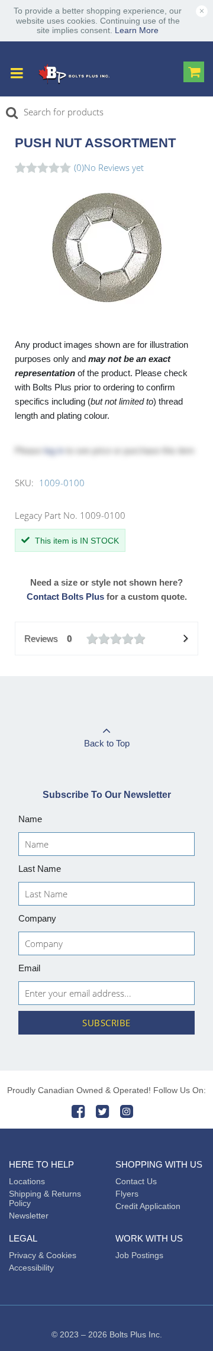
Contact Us (136, 1181)
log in (54, 450)
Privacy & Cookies (42, 1255)
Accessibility (31, 1267)
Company (37, 918)
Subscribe (106, 1023)
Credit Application (147, 1206)
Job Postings (139, 1255)
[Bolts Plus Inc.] (73, 74)
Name (30, 819)
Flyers (126, 1193)
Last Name (39, 869)
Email (29, 968)
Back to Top (107, 743)
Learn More (137, 30)
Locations (27, 1181)
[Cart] (193, 73)
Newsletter (29, 1215)
